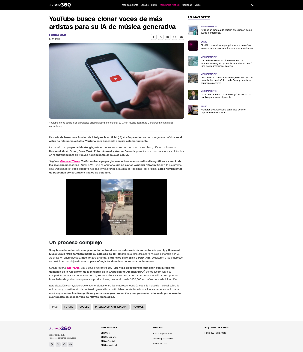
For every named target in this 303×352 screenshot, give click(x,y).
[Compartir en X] (160, 37)
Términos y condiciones (163, 338)
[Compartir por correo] (181, 37)
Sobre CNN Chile (160, 343)
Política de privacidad (162, 333)
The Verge (73, 268)
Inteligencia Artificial (170, 4)
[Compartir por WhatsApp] (174, 37)
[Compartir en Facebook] (154, 37)
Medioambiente (130, 4)
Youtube (138, 306)
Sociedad (187, 4)
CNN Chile (105, 333)
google (84, 306)
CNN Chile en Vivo (108, 337)
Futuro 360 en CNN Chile (215, 333)
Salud (154, 4)
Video (198, 4)
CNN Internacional (109, 345)
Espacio (145, 4)
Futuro (68, 306)
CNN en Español (108, 341)
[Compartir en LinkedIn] (167, 37)
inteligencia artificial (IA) (111, 306)
